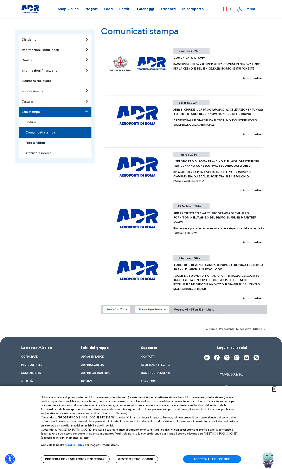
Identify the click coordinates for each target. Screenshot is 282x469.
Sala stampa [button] (30, 112)
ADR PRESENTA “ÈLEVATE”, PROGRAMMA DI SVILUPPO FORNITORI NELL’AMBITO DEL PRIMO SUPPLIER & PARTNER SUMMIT (215, 217)
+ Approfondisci (251, 78)
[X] (227, 357)
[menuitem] (29, 357)
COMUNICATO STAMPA (189, 58)
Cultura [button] (27, 101)
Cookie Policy (74, 445)
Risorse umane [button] (32, 91)
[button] (228, 9)
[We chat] (256, 357)
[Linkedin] (207, 357)
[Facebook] (217, 357)
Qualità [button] (27, 60)
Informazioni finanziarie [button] (39, 70)
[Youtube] (246, 357)
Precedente (227, 329)
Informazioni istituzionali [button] (40, 50)
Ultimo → (259, 329)
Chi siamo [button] (29, 39)
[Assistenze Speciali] (239, 9)
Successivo (243, 329)
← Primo (211, 329)
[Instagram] (236, 357)
